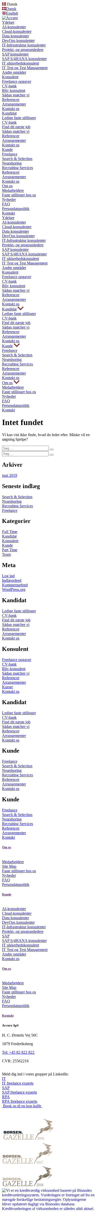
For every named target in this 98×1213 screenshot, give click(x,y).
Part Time (9, 550)
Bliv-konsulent (13, 669)
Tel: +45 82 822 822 (18, 1052)
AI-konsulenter (14, 27)
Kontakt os (10, 109)
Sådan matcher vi (15, 95)
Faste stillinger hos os (19, 195)
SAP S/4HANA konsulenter (24, 59)
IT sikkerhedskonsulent (20, 63)
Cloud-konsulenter (16, 31)
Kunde (7, 149)
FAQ (6, 204)
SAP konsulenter (15, 54)
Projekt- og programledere (22, 49)
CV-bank (9, 86)
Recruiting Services (17, 168)
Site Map (9, 866)
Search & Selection (17, 158)
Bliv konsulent (13, 90)
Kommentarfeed (15, 585)
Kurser (7, 687)
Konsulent (10, 77)
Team (6, 554)
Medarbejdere (13, 190)
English (12, 13)
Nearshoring (12, 163)
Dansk (11, 9)
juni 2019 (9, 475)
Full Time (9, 532)
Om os (7, 186)
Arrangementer (14, 104)
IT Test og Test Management (24, 68)
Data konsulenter (15, 36)
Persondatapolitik (15, 208)
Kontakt (8, 213)
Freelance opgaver (16, 81)
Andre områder (14, 72)
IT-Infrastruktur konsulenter (24, 45)
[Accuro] (10, 18)
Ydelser (8, 22)
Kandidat (9, 113)
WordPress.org (13, 589)
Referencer (10, 99)
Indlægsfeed (11, 580)
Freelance (9, 154)
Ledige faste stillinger (19, 118)
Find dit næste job (16, 127)
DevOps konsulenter (18, 40)
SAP (6, 936)
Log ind (8, 576)
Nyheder (9, 199)
